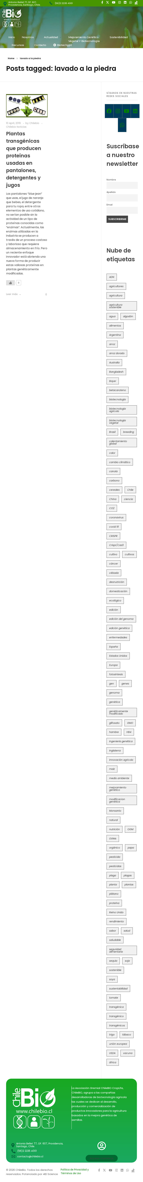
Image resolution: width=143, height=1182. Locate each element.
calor (112, 453)
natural (113, 820)
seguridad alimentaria (116, 950)
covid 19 (114, 526)
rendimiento (116, 921)
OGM (130, 829)
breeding (128, 432)
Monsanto (115, 810)
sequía (113, 961)
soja (127, 961)
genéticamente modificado (118, 712)
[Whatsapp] (122, 125)
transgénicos (117, 1025)
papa (131, 847)
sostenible (115, 970)
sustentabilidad (118, 988)
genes (125, 683)
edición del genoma (121, 619)
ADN (111, 277)
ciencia (128, 499)
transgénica (116, 1007)
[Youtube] (126, 111)
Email (109, 204)
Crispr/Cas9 (116, 545)
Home (11, 58)
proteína (114, 903)
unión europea (118, 1044)
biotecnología (117, 399)
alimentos (115, 325)
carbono (114, 480)
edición (113, 610)
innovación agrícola (121, 760)
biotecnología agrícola (117, 410)
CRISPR (113, 536)
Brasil (112, 432)
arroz (112, 344)
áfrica (112, 1062)
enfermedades (118, 637)
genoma (114, 692)
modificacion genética (117, 800)
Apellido (111, 192)
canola (113, 471)
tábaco (126, 1034)
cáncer (113, 563)
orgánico (114, 847)
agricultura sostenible (115, 306)
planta (113, 884)
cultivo (113, 554)
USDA (112, 1053)
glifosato (114, 723)
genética (114, 702)
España (113, 646)
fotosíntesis (116, 674)
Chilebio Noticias (16, 127)
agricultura (115, 295)
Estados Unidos (118, 656)
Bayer (112, 381)
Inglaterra (115, 750)
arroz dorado (117, 353)
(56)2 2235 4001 (64, 3)
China (112, 499)
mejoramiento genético (117, 789)
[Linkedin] (135, 111)
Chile (130, 490)
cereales (114, 490)
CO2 (111, 508)
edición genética (119, 628)
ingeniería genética (121, 741)
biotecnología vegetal (117, 422)
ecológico (115, 600)
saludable (115, 940)
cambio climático (119, 462)
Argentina (115, 335)
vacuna (127, 1053)
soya (112, 979)
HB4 (128, 732)
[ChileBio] (35, 18)
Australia (114, 362)
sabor (112, 930)
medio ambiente (119, 778)
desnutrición (116, 582)
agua (112, 316)
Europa (113, 665)
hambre (114, 732)
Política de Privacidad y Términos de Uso (75, 1171)
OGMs (112, 838)
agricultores (116, 286)
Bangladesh (116, 372)
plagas (128, 875)
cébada (114, 573)
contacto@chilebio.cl (30, 1156)
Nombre (111, 179)
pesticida (114, 857)
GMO (130, 723)
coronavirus (116, 517)
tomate (113, 997)
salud (127, 930)
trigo (112, 1034)
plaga (112, 875)
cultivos (129, 554)
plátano (113, 894)
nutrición (114, 829)
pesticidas (115, 866)
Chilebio (34, 123)
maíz (112, 769)
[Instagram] (118, 111)
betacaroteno (117, 390)
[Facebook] (109, 111)
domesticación (118, 591)
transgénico (116, 1016)
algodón (128, 316)
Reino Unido (116, 912)
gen (111, 683)
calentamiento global (118, 442)
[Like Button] (10, 282)
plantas (129, 884)
